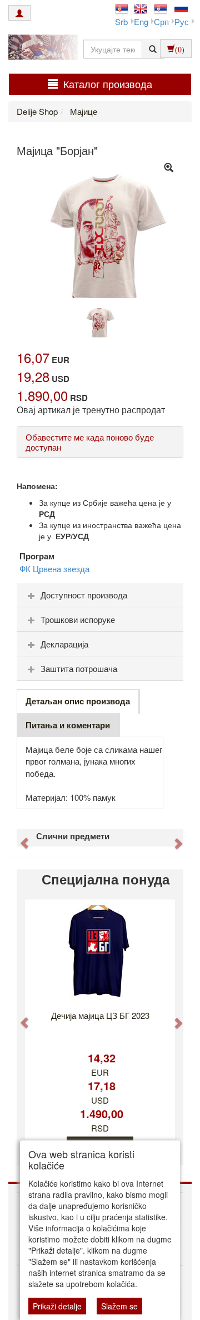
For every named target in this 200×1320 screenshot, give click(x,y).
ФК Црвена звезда (54, 568)
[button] (19, 838)
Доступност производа (84, 595)
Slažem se (119, 1306)
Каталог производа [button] (107, 83)
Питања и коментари (68, 725)
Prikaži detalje (57, 1306)
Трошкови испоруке (78, 619)
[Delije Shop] (40, 48)
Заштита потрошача (79, 668)
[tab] (100, 595)
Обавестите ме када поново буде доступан (90, 442)
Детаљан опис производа (78, 701)
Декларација (64, 644)
